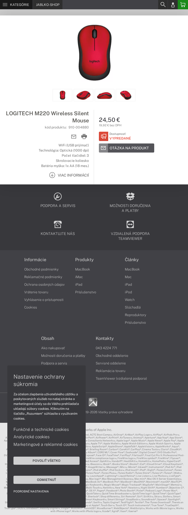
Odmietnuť (46, 480)
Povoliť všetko (46, 461)
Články (132, 260)
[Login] (173, 4)
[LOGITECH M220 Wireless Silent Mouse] (94, 52)
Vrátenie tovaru (36, 292)
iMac (79, 277)
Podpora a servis (54, 363)
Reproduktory (135, 315)
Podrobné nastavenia (31, 491)
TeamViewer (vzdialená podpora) (121, 378)
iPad (78, 284)
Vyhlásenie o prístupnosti (44, 300)
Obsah (47, 338)
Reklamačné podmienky (43, 277)
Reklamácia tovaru (110, 371)
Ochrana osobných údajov (44, 284)
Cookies (30, 307)
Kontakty (105, 338)
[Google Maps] (93, 402)
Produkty (84, 260)
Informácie (35, 260)
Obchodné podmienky (41, 269)
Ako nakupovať (53, 348)
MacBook (82, 269)
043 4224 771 (106, 348)
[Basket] (183, 4)
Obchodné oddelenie (112, 356)
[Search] (163, 4)
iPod (128, 292)
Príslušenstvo (85, 292)
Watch (130, 300)
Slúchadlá (133, 307)
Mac (128, 277)
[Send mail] (74, 137)
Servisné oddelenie (111, 363)
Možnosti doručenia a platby (63, 356)
